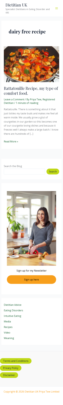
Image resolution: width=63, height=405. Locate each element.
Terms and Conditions (15, 361)
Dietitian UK (16, 5)
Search (53, 171)
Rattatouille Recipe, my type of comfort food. (31, 91)
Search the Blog (13, 166)
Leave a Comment (14, 99)
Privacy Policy (10, 368)
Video (7, 332)
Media (7, 321)
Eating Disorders (13, 310)
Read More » (11, 141)
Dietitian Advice (12, 305)
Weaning (9, 338)
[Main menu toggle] (56, 8)
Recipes (8, 327)
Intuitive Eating (12, 316)
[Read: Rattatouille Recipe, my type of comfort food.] (31, 64)
